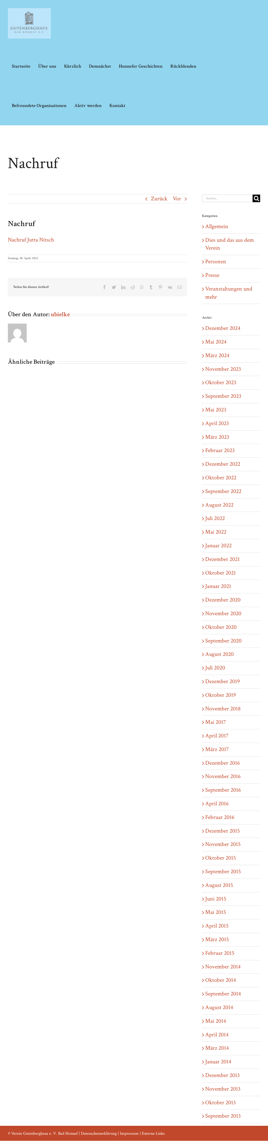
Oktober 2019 (220, 695)
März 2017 (217, 749)
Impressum (129, 1133)
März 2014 (217, 1048)
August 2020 (219, 654)
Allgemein (216, 226)
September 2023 (223, 396)
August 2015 (219, 885)
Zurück (159, 198)
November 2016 (223, 776)
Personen (215, 261)
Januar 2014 (218, 1061)
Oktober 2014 (220, 980)
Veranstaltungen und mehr (228, 293)
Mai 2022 (215, 532)
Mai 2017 (215, 722)
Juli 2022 (215, 518)
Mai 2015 (215, 912)
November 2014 (223, 967)
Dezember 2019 (222, 681)
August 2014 (219, 1007)
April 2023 (217, 423)
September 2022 (223, 491)
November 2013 (223, 1089)
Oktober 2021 (220, 573)
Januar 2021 (218, 586)
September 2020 (223, 641)
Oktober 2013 (220, 1102)
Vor (177, 198)
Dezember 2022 (222, 464)
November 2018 (223, 709)
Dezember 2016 (222, 763)
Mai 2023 (215, 410)
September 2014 (223, 994)
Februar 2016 (219, 817)
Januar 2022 (218, 545)
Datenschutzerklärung (99, 1133)
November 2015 (223, 844)
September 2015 (223, 871)
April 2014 (216, 1034)
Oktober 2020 (221, 627)
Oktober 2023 (220, 382)
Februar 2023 (220, 450)
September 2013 (223, 1116)
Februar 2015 (219, 953)
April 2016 (216, 803)
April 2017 (216, 736)
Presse (212, 275)
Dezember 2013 (222, 1075)
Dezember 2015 (222, 831)
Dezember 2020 (223, 600)
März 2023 (217, 437)
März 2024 (217, 355)
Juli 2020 (215, 668)
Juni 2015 (215, 899)
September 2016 (223, 790)
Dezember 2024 (222, 328)
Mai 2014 (215, 1021)
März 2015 (217, 939)
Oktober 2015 (220, 858)
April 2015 (216, 926)
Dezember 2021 (222, 559)
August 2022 (219, 505)
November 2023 (223, 369)
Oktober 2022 (220, 477)
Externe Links (153, 1133)
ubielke (60, 314)
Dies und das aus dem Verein (229, 244)
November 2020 (223, 613)
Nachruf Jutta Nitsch (31, 240)
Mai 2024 (215, 342)
